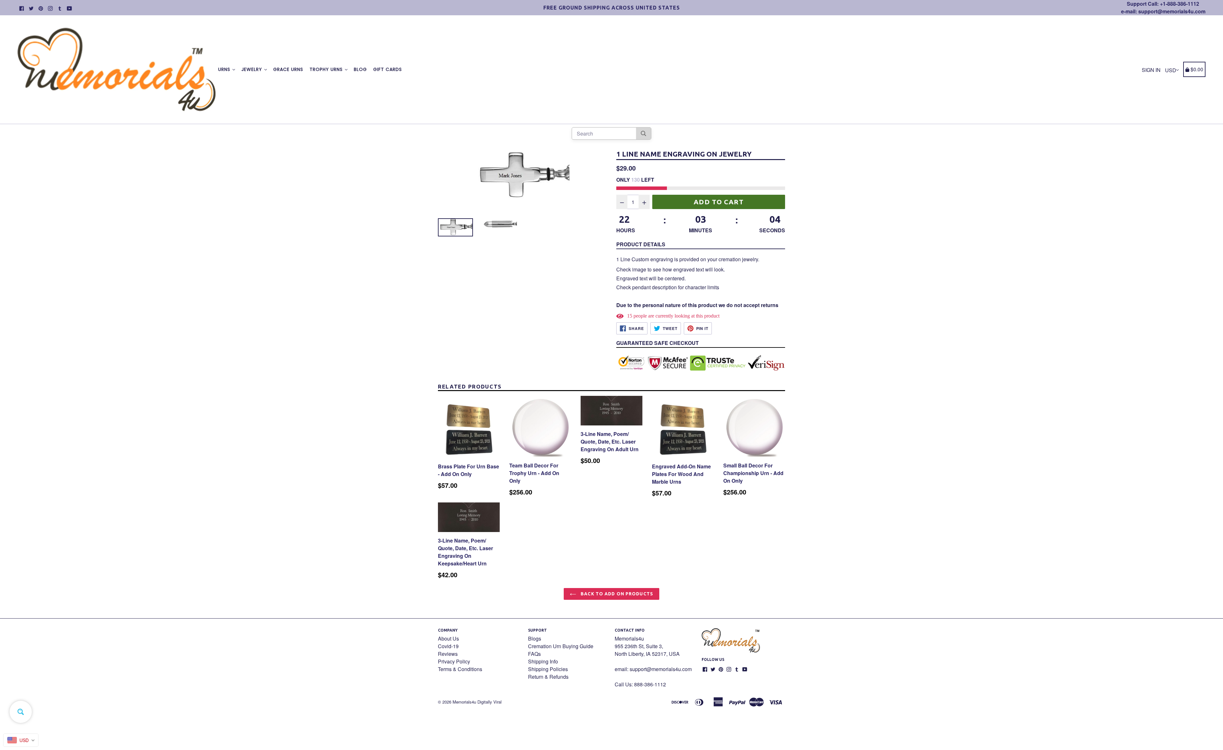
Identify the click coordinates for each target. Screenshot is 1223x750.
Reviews (448, 653)
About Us (448, 638)
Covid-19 (448, 646)
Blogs (534, 638)
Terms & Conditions (460, 669)
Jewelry (252, 69)
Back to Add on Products (616, 593)
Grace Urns (288, 69)
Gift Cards (387, 69)
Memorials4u (464, 702)
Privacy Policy (454, 661)
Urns (225, 69)
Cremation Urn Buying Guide (560, 646)
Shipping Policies (548, 669)
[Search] (643, 133)
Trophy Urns (327, 69)
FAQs (534, 653)
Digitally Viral (489, 702)
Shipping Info (543, 661)
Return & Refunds (548, 676)
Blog (360, 69)
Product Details (640, 244)
